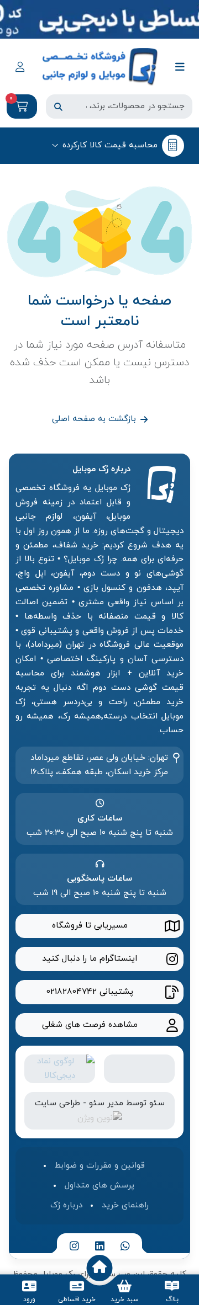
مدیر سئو (106, 1103)
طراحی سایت (57, 1103)
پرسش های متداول (99, 1185)
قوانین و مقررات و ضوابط (100, 1165)
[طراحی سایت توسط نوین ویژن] (99, 1117)
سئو (157, 1103)
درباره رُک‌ (66, 1205)
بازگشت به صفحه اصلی (94, 419)
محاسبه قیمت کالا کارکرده (110, 145)
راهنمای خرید (125, 1205)
